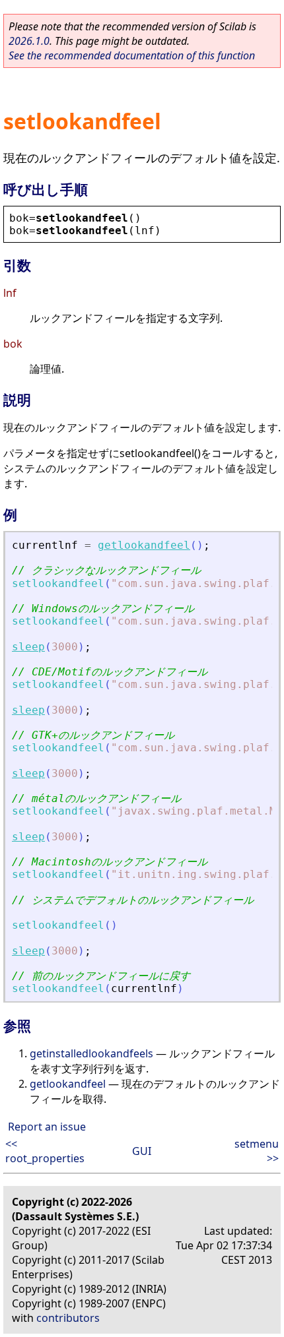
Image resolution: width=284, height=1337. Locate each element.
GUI (141, 1151)
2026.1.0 (29, 41)
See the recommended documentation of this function (132, 55)
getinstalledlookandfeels (91, 1053)
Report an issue (47, 1126)
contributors (68, 1318)
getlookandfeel (144, 545)
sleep (28, 646)
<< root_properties (45, 1151)
